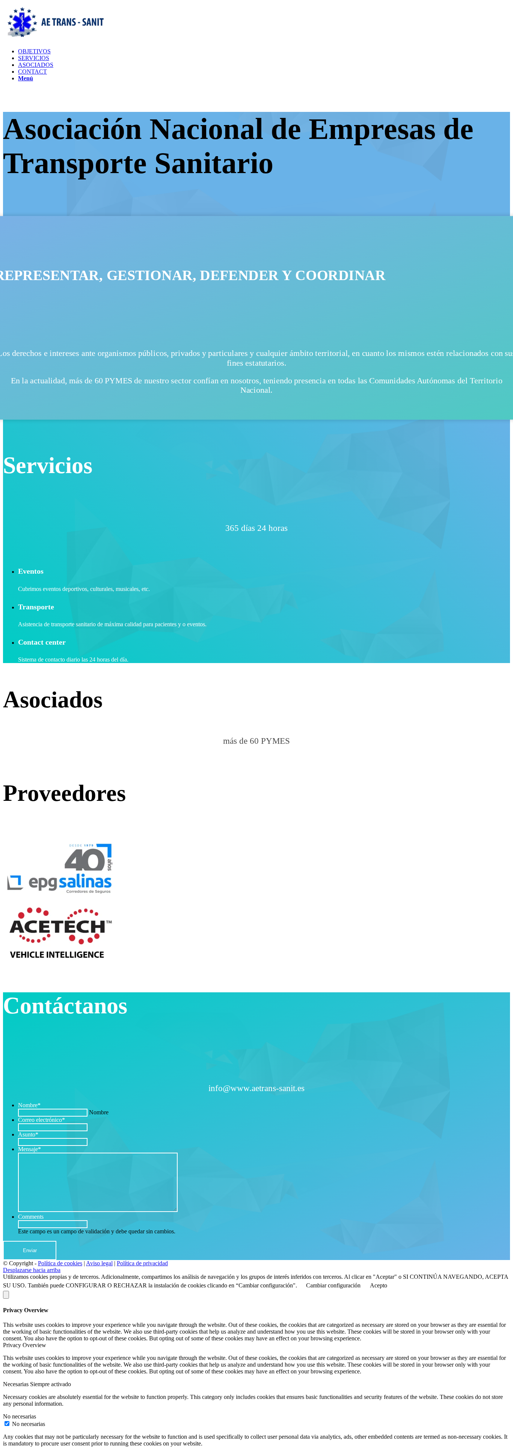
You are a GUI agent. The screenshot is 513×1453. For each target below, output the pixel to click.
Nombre (29, 1105)
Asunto (28, 1134)
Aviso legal (99, 1263)
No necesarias (28, 1424)
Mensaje (29, 1149)
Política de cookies (60, 1263)
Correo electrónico (41, 1120)
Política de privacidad (142, 1263)
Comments (31, 1216)
